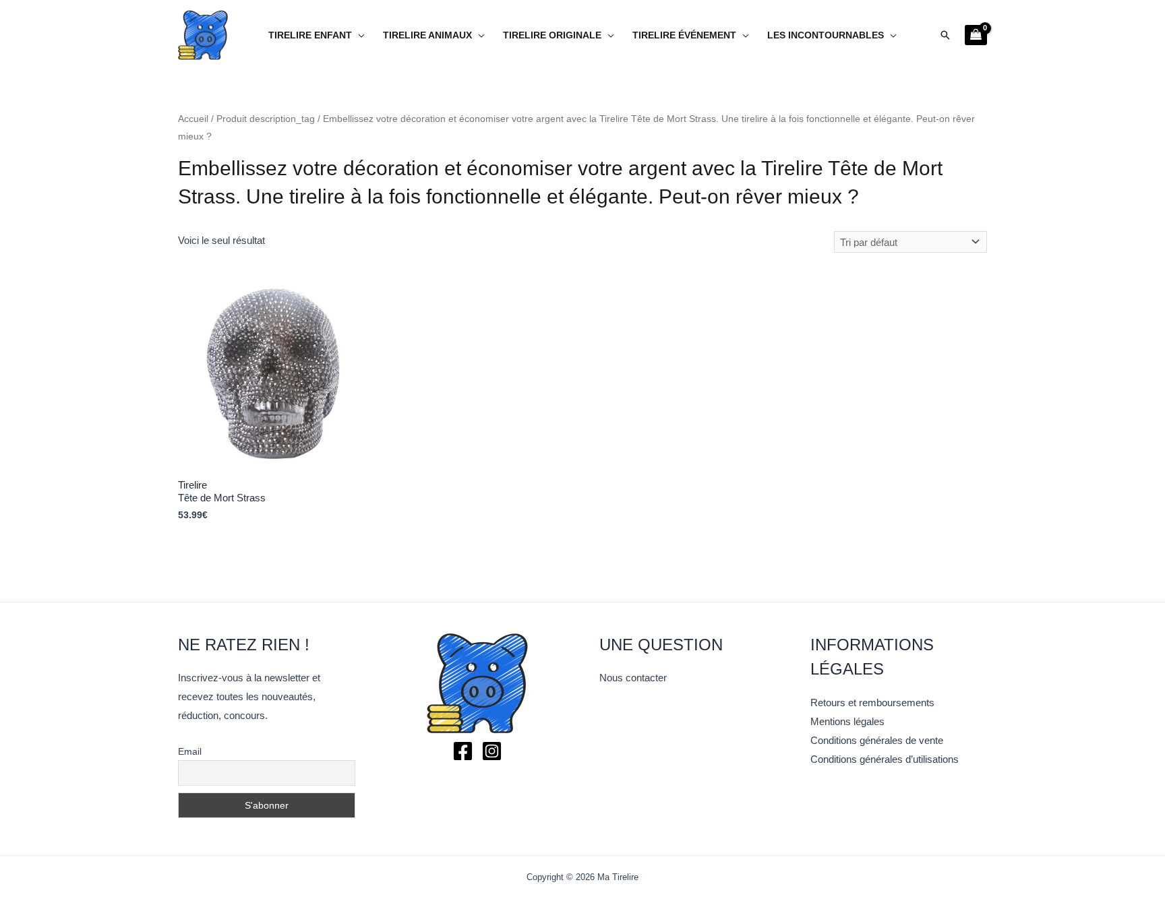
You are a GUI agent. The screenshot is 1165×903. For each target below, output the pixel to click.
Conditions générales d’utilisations (884, 759)
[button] (945, 35)
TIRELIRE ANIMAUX (427, 35)
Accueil (193, 119)
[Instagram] (491, 751)
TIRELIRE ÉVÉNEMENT (684, 35)
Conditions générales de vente (876, 740)
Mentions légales (847, 721)
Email (190, 751)
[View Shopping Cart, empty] (976, 35)
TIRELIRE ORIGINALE (552, 35)
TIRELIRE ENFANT (310, 35)
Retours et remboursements (872, 702)
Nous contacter (633, 677)
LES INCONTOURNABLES (825, 35)
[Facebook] (462, 751)
